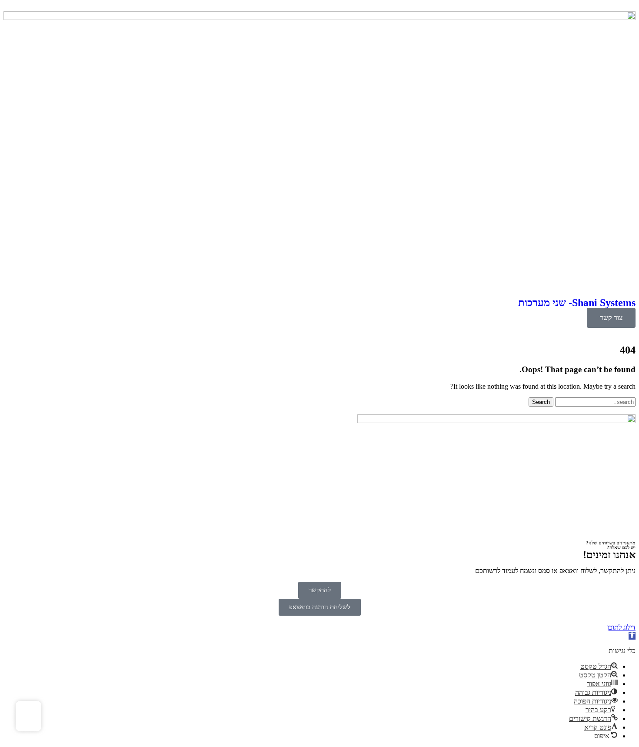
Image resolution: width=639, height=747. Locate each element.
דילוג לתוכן (621, 627)
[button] (632, 636)
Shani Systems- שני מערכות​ (577, 302)
